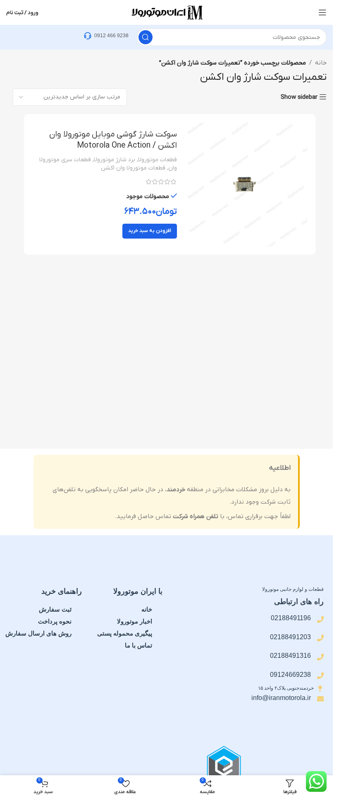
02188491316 (290, 655)
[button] (149, 231)
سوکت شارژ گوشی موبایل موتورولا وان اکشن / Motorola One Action (113, 140)
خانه (321, 63)
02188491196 (291, 617)
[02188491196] (320, 619)
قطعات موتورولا (157, 160)
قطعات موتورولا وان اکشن (133, 168)
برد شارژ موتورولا (114, 160)
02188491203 (290, 636)
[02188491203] (320, 638)
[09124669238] (320, 675)
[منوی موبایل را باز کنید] (322, 12)
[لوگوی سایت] (166, 12)
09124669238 (290, 674)
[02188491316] (320, 657)
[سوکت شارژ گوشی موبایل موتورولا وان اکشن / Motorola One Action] (245, 184)
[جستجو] (145, 37)
